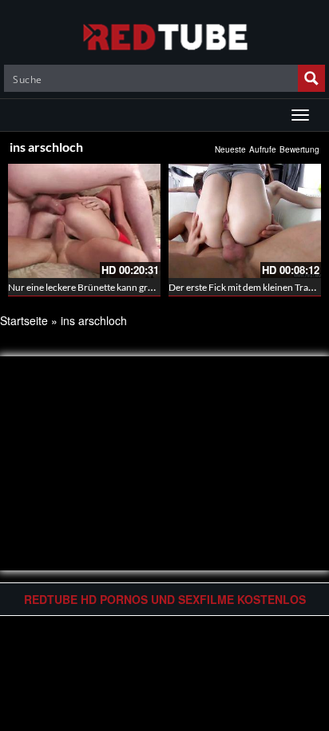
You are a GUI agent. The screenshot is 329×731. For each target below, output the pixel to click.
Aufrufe (262, 149)
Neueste (230, 149)
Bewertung (299, 149)
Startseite (24, 320)
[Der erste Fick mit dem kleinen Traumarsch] (244, 221)
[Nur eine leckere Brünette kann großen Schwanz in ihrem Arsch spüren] (84, 221)
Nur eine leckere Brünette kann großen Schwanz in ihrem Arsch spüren (155, 287)
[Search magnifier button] (311, 78)
